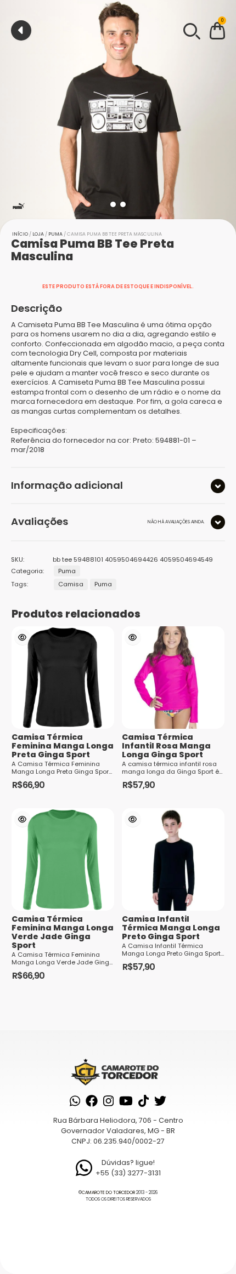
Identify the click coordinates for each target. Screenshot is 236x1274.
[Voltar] (21, 30)
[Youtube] (126, 1101)
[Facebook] (92, 1101)
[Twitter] (160, 1101)
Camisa (70, 584)
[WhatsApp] (75, 1101)
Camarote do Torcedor (108, 1193)
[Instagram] (108, 1101)
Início (20, 234)
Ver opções (22, 637)
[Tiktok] (143, 1101)
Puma (55, 234)
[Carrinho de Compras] (217, 32)
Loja (38, 234)
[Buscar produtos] (191, 30)
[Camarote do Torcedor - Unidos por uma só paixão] (118, 1071)
